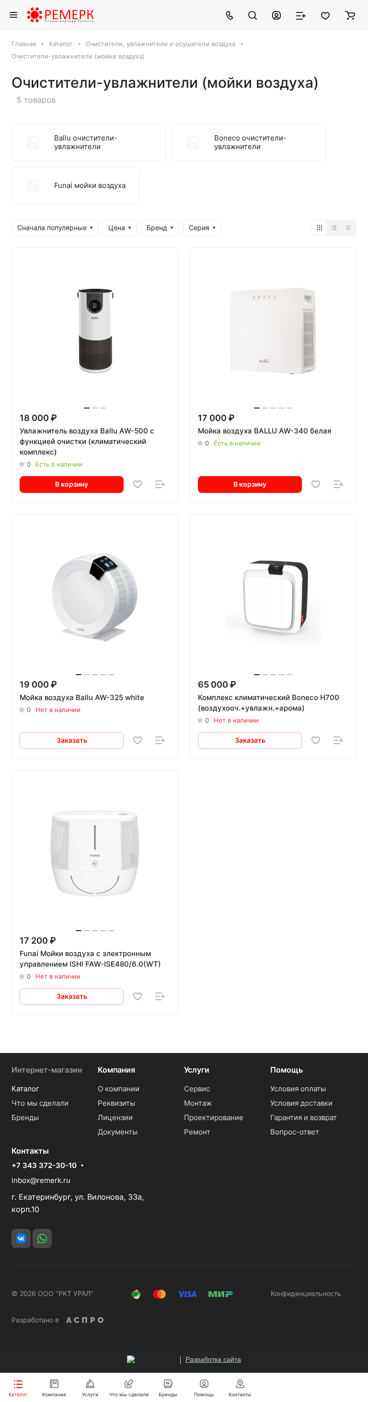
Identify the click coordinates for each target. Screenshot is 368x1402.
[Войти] (276, 15)
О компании (118, 1088)
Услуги (196, 1070)
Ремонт (197, 1131)
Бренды (25, 1117)
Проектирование (213, 1117)
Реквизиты (116, 1103)
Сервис (197, 1088)
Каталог (25, 1088)
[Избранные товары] (325, 15)
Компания (116, 1070)
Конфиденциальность (306, 1293)
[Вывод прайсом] (348, 228)
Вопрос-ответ (294, 1131)
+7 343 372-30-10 (44, 1165)
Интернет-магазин (47, 1070)
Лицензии (115, 1117)
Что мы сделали (40, 1103)
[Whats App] (42, 1238)
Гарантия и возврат (303, 1117)
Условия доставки (301, 1103)
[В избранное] (137, 484)
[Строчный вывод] (334, 228)
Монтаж (198, 1103)
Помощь (286, 1070)
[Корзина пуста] (350, 15)
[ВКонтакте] (21, 1238)
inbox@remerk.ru (41, 1180)
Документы (118, 1131)
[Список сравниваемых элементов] (301, 15)
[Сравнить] (160, 484)
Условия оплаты (298, 1088)
